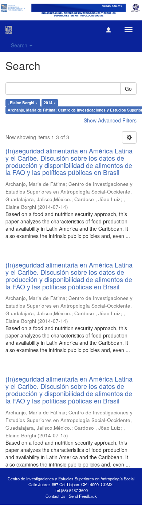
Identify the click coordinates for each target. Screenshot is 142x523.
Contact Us (56, 496)
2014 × (50, 102)
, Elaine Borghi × (23, 102)
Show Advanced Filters (110, 120)
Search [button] (20, 45)
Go (128, 88)
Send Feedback (83, 496)
